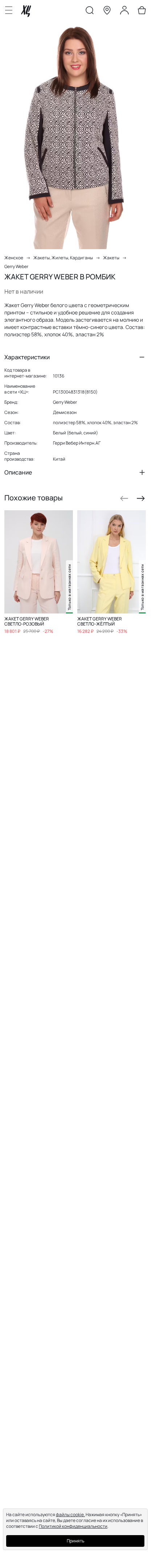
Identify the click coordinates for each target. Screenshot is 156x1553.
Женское (13, 258)
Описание (18, 472)
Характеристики (27, 357)
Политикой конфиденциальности (73, 1526)
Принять (75, 1541)
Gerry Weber (16, 266)
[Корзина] (141, 12)
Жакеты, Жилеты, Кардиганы (63, 258)
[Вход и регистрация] (124, 12)
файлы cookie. (70, 1514)
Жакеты (111, 258)
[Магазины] (107, 12)
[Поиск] (89, 12)
